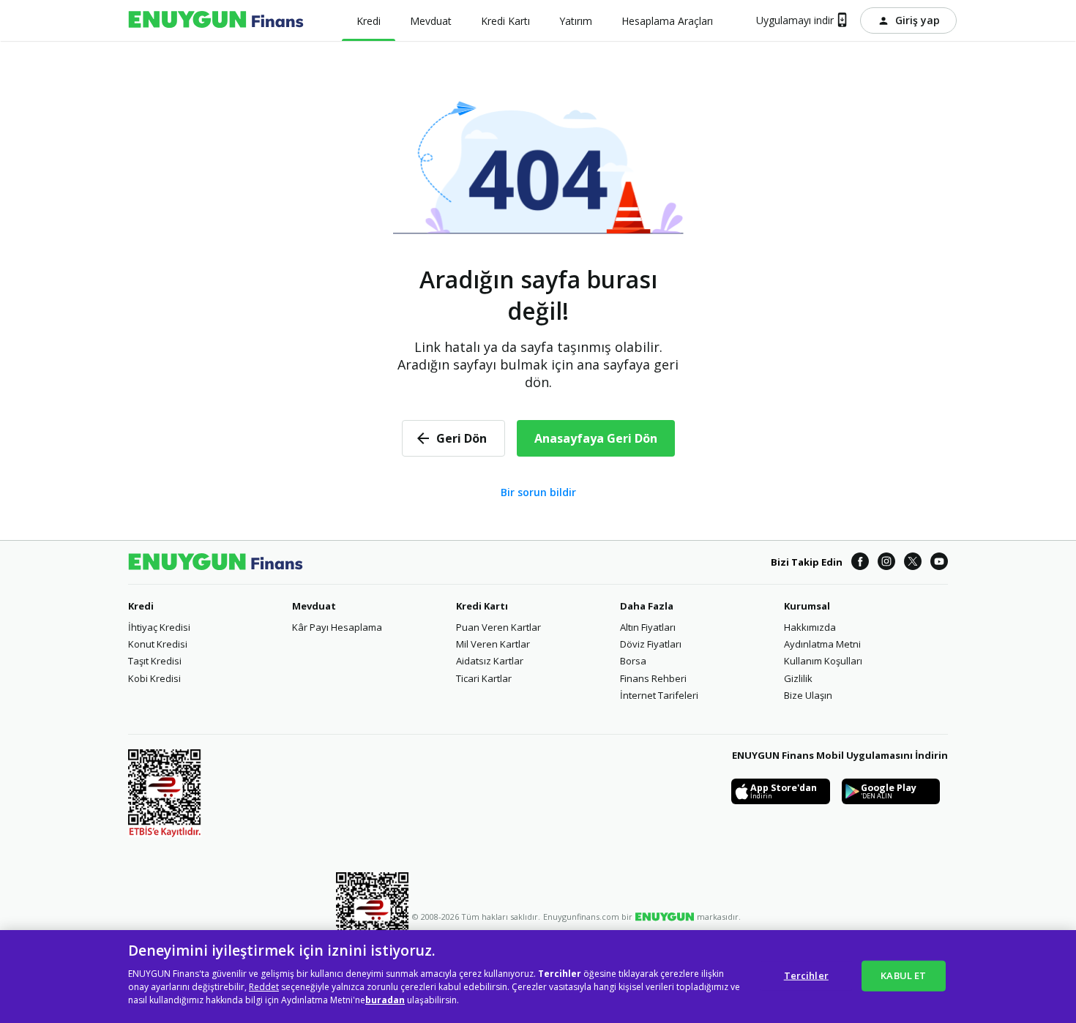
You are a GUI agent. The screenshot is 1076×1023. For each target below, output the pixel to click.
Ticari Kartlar (484, 678)
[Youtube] (939, 562)
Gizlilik (798, 678)
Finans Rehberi (653, 678)
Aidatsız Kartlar (489, 660)
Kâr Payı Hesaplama (337, 627)
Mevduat (314, 605)
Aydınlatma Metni (822, 644)
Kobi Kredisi (154, 678)
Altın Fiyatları (648, 627)
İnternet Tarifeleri (659, 695)
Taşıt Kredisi (155, 660)
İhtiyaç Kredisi (159, 627)
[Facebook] (860, 562)
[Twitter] (913, 562)
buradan (385, 1000)
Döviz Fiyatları (650, 644)
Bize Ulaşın (808, 695)
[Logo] (216, 20)
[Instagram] (886, 562)
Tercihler (806, 974)
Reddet (264, 987)
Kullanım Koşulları (823, 660)
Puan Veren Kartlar (498, 627)
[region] (538, 976)
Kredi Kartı (482, 605)
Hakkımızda (810, 627)
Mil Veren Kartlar (493, 644)
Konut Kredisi (157, 644)
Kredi (141, 605)
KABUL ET (903, 974)
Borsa (633, 660)
